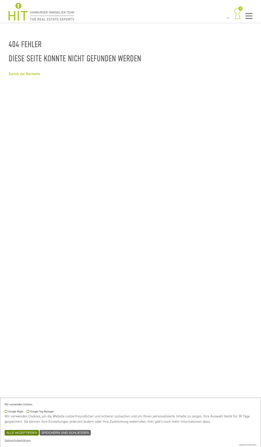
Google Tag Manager (42, 411)
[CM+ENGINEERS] (41, 12)
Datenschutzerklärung (17, 440)
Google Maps (15, 411)
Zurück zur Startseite (24, 74)
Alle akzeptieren (21, 432)
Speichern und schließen (65, 432)
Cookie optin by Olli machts (247, 445)
